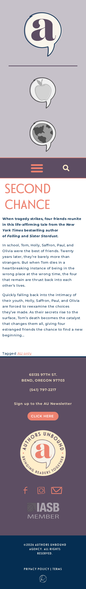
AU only (24, 353)
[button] (37, 168)
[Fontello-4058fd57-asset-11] (25, 490)
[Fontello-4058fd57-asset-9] (41, 490)
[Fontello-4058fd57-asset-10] (57, 490)
